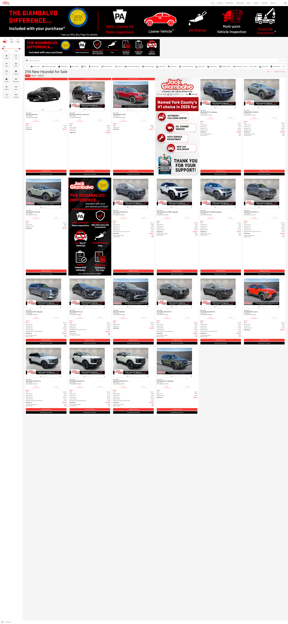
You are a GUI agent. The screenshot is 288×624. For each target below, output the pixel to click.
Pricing (36, 120)
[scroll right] (283, 66)
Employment (264, 3)
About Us (273, 3)
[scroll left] (27, 66)
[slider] (3, 48)
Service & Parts (229, 3)
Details (56, 120)
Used (17, 39)
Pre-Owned (219, 3)
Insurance (255, 3)
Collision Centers (240, 3)
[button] (285, 3)
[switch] (5, 40)
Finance (248, 3)
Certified (11, 39)
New (212, 3)
